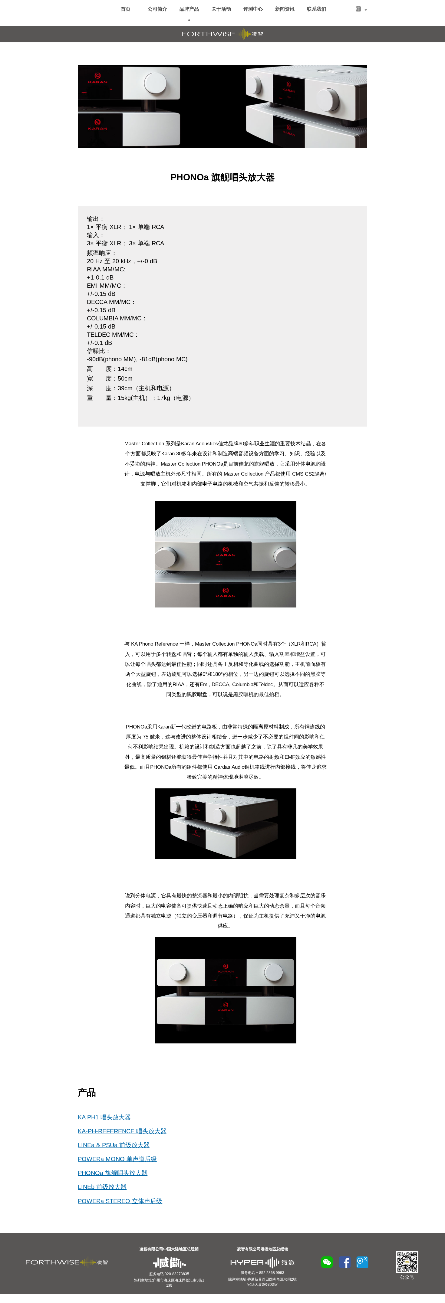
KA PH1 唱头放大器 (104, 1117)
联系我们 (316, 8)
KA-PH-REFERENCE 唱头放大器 (122, 1131)
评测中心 (253, 8)
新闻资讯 (285, 8)
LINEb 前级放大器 (102, 1187)
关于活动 (221, 8)
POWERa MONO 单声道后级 (117, 1159)
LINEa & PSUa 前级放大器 (114, 1145)
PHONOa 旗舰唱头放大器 (112, 1173)
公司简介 (157, 8)
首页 (125, 8)
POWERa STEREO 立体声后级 (120, 1201)
